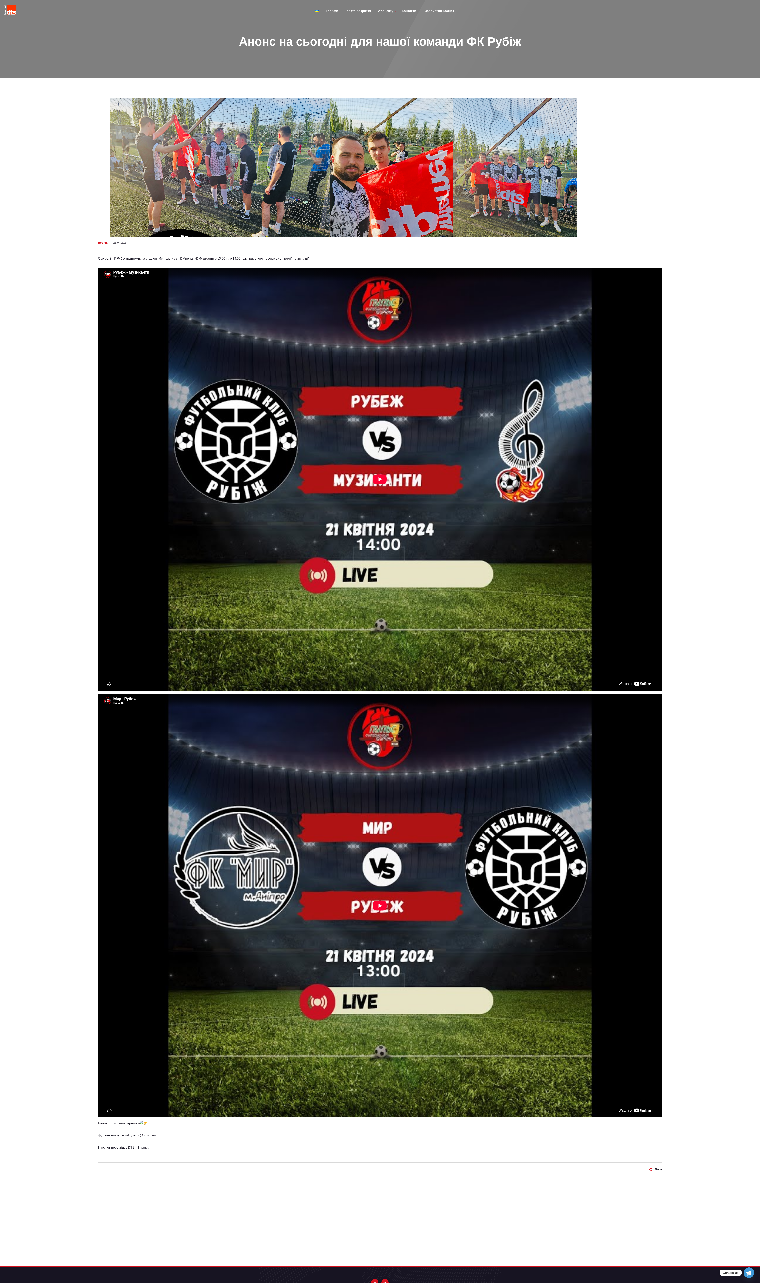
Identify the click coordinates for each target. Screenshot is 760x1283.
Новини (103, 242)
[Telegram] (749, 1272)
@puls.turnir (148, 1135)
